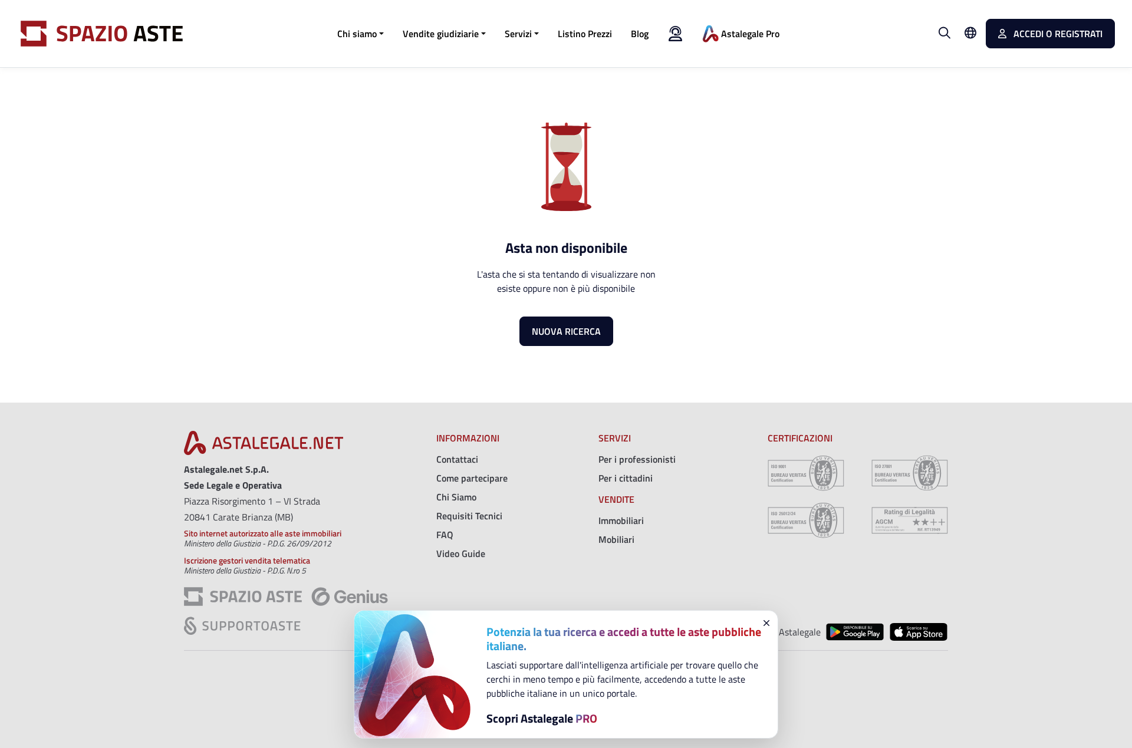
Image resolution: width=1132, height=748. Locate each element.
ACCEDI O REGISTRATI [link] (1057, 34)
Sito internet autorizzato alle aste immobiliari (262, 533)
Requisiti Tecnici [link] (469, 516)
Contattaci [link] (457, 459)
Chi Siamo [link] (456, 497)
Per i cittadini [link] (625, 478)
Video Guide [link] (460, 553)
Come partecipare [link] (472, 478)
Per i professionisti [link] (637, 459)
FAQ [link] (444, 535)
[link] (585, 33)
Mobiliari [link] (616, 539)
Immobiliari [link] (621, 520)
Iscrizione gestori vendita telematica (247, 560)
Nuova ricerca (566, 331)
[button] (361, 33)
